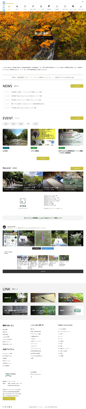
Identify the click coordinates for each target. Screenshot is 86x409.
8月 (6, 123)
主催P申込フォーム (7, 363)
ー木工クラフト (34, 346)
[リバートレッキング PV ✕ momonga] (64, 258)
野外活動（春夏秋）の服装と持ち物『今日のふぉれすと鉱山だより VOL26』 (32, 264)
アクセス (9, 398)
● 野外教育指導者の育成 (36, 351)
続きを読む (43, 158)
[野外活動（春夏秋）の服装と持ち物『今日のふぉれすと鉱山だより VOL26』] (32, 258)
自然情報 (49, 9)
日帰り (17, 9)
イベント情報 (41, 9)
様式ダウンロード (6, 341)
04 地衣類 (60, 341)
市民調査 (34, 147)
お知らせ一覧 (77, 86)
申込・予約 (81, 9)
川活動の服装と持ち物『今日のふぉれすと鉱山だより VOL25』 (43, 264)
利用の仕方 (5, 332)
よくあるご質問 (6, 337)
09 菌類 (60, 353)
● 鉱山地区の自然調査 (35, 353)
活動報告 (57, 9)
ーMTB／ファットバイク (36, 341)
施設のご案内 (33, 9)
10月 (21, 123)
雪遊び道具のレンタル (7, 344)
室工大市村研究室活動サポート (11, 187)
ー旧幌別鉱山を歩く (35, 336)
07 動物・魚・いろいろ (63, 348)
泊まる (25, 9)
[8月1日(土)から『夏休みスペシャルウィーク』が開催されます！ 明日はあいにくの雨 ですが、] (59, 238)
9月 (13, 123)
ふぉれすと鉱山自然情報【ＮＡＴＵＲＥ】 (43, 37)
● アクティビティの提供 (36, 334)
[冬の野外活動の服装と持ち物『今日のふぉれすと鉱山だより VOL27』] (22, 258)
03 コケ (60, 338)
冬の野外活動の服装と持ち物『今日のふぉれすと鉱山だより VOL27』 (22, 264)
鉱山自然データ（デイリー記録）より (53, 208)
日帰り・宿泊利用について (20, 77)
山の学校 (5, 151)
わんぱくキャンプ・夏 (29, 187)
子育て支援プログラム (7, 356)
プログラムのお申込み (7, 339)
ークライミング (34, 343)
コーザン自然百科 (62, 329)
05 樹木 (60, 343)
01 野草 (60, 334)
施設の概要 (5, 329)
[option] (43, 35)
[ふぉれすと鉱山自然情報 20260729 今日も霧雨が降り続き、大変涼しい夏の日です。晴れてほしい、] (75, 238)
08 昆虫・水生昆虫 (62, 351)
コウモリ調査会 (35, 151)
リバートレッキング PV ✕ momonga (64, 263)
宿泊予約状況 (5, 334)
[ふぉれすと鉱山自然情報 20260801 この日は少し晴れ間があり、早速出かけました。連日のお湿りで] (43, 238)
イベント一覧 (77, 118)
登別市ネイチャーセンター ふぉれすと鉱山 (4, 7)
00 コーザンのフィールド (64, 331)
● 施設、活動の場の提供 (36, 331)
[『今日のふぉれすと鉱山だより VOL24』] (53, 258)
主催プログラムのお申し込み (65, 77)
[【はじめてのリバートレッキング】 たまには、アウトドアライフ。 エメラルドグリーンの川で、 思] (10, 238)
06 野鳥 (60, 346)
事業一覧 (32, 329)
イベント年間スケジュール (42, 77)
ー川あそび (33, 338)
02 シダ (60, 336)
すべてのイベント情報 (7, 353)
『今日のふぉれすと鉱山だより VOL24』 (53, 263)
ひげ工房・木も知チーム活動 (51, 187)
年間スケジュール (6, 360)
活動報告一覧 (77, 168)
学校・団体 (65, 9)
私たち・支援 (73, 9)
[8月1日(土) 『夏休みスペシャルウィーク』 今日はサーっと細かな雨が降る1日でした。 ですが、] (27, 238)
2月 (35, 123)
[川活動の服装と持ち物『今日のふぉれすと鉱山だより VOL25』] (43, 258)
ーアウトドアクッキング (36, 348)
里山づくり (62, 147)
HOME (9, 9)
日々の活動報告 (6, 365)
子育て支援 (6, 147)
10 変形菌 (60, 355)
